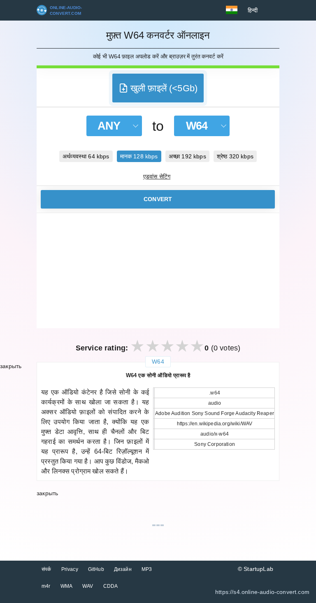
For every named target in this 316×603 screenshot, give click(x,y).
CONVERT (158, 199)
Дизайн (123, 569)
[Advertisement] (158, 270)
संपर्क (46, 569)
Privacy (69, 569)
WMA (66, 586)
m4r (46, 586)
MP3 (147, 569)
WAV (87, 586)
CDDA (110, 586)
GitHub (96, 569)
